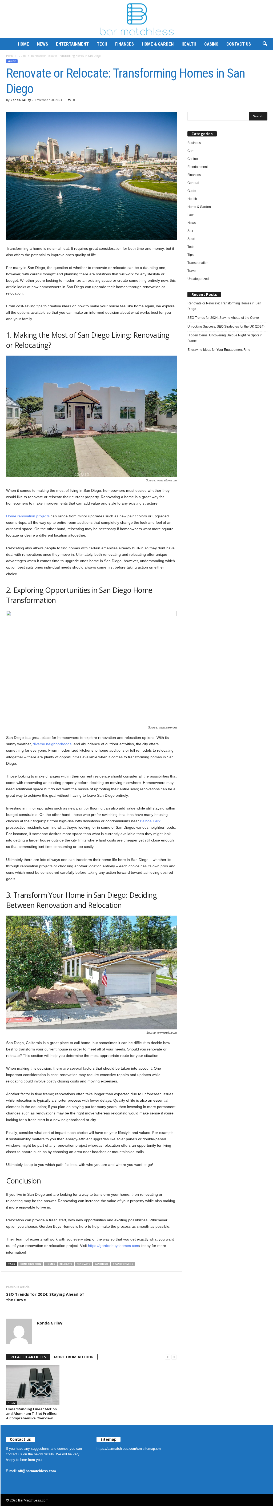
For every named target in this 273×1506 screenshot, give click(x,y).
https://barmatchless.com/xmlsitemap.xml (129, 1449)
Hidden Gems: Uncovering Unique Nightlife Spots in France (225, 338)
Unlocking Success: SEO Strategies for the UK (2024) (225, 326)
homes (50, 1264)
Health (189, 44)
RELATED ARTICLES (28, 1356)
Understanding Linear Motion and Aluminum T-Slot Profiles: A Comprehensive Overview (31, 1413)
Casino (211, 44)
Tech (102, 44)
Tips (190, 255)
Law (190, 215)
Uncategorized (198, 279)
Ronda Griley (20, 100)
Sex (190, 231)
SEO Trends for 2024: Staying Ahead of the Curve (45, 1296)
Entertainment (72, 44)
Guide (22, 56)
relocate (65, 1264)
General (193, 183)
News (42, 44)
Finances (124, 44)
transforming (123, 1264)
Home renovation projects (28, 516)
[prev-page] (167, 1357)
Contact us (238, 44)
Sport (191, 239)
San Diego (101, 1264)
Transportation (197, 263)
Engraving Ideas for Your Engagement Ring (218, 350)
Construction (30, 1264)
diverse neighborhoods (52, 744)
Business (194, 143)
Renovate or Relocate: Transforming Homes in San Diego (224, 306)
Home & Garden (158, 44)
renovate (83, 1264)
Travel (191, 271)
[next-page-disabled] (174, 1357)
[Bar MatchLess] (136, 19)
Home (23, 44)
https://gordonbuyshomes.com (113, 1245)
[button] (265, 44)
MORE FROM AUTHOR (74, 1356)
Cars (190, 151)
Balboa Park (150, 821)
